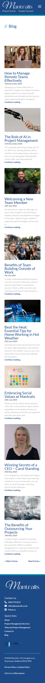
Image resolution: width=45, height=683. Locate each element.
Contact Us (9, 631)
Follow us (12, 609)
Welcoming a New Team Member (18, 201)
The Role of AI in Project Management (21, 139)
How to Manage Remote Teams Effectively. (17, 77)
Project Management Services (17, 624)
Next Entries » (34, 561)
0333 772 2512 (14, 602)
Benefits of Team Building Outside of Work (19, 268)
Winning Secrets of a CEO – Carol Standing (21, 467)
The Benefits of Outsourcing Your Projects (18, 528)
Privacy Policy (10, 667)
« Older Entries (11, 561)
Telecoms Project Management (17, 627)
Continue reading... (12, 102)
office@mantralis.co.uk (17, 606)
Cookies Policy (24, 667)
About (7, 620)
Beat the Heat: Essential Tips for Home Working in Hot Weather (21, 332)
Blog (6, 635)
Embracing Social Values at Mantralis (19, 395)
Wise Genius (19, 673)
